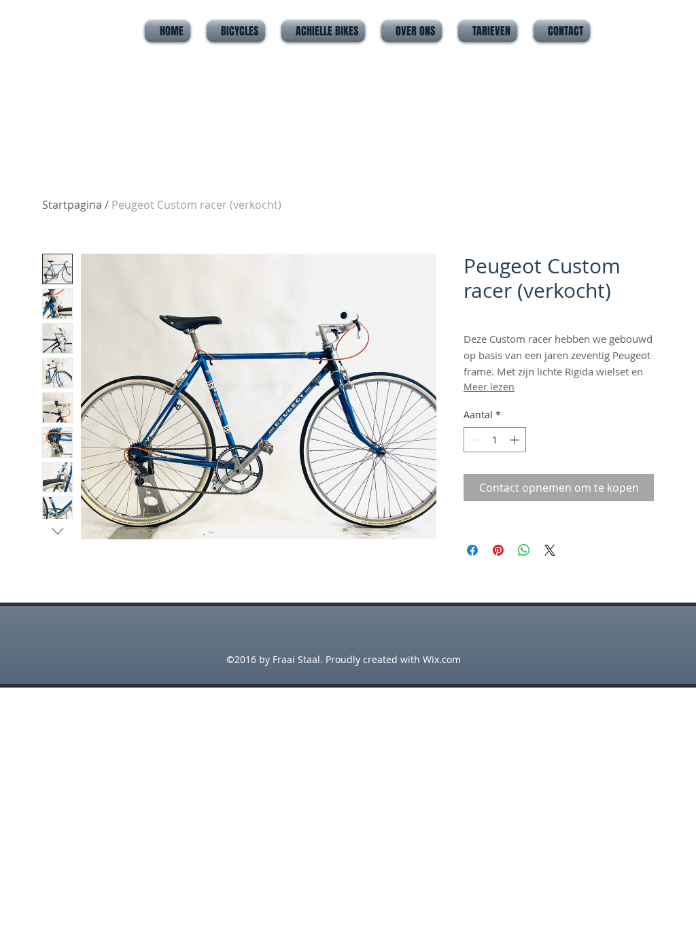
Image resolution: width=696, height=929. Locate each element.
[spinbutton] (495, 440)
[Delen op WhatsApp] (524, 550)
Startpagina (72, 204)
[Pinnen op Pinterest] (498, 550)
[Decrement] (474, 440)
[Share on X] (550, 550)
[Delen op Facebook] (472, 550)
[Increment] (515, 440)
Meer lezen (489, 386)
